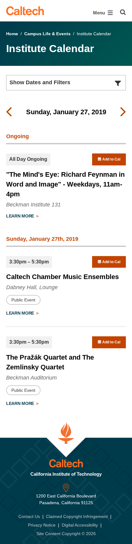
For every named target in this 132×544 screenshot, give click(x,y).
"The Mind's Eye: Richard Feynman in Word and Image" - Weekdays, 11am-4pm (65, 184)
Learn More (20, 215)
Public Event (23, 299)
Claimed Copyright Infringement (77, 516)
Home (12, 33)
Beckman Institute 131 (33, 205)
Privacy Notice (42, 525)
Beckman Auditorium (31, 378)
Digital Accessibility (80, 525)
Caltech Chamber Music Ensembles (62, 277)
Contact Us (29, 516)
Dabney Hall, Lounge (32, 287)
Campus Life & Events (47, 33)
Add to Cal (110, 159)
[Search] (123, 12)
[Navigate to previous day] (9, 112)
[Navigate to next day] (123, 112)
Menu (99, 12)
